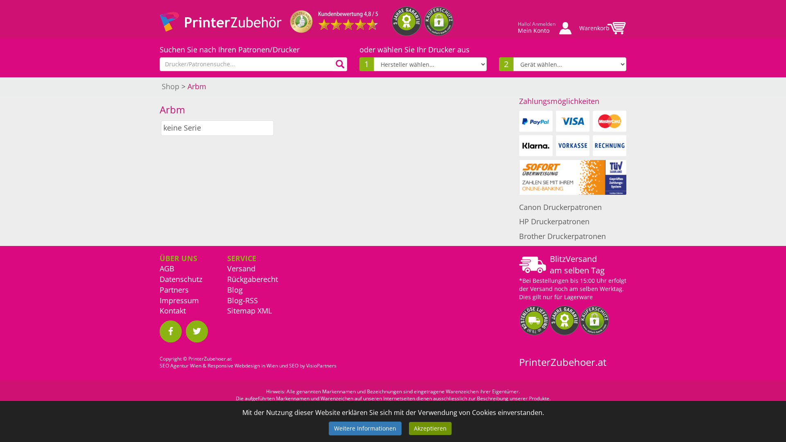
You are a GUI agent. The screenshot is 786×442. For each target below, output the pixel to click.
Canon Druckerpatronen (560, 207)
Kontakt (173, 311)
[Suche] (340, 64)
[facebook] (171, 331)
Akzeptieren (430, 428)
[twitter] (197, 331)
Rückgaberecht (252, 279)
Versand (241, 268)
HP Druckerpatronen (554, 221)
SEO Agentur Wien (180, 365)
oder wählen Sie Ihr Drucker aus (414, 49)
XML (264, 311)
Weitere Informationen (365, 428)
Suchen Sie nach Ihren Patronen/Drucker (230, 49)
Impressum (179, 300)
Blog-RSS (242, 300)
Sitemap (241, 311)
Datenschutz (181, 279)
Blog (235, 290)
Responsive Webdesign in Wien (243, 365)
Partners (174, 290)
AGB (167, 268)
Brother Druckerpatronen (562, 236)
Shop (170, 86)
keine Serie (182, 128)
